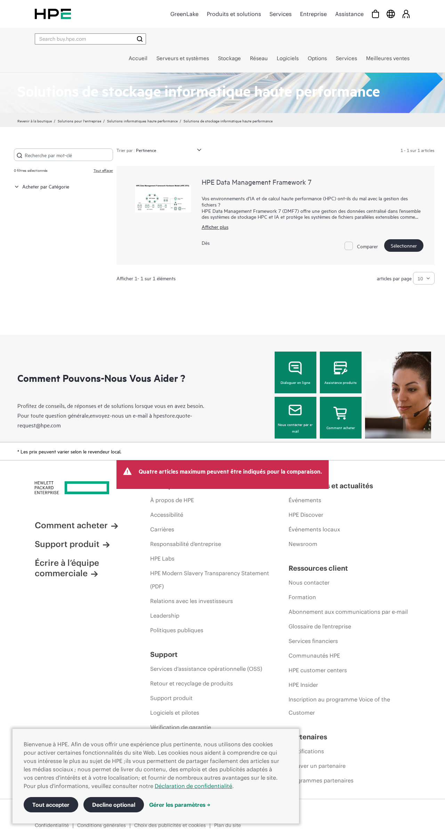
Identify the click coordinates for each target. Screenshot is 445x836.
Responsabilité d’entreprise (185, 543)
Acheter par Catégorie (45, 186)
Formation (302, 597)
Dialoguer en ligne (295, 382)
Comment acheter (340, 427)
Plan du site (227, 825)
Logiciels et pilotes (174, 712)
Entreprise (313, 13)
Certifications (306, 751)
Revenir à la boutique (34, 120)
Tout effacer (103, 170)
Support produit (67, 544)
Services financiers (313, 640)
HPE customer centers (318, 670)
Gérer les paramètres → (179, 804)
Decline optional (113, 804)
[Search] (140, 39)
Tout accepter (51, 804)
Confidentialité (52, 825)
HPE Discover (306, 514)
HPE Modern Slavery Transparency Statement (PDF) (209, 580)
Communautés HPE (314, 655)
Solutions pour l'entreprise (79, 120)
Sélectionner (404, 245)
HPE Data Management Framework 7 (257, 181)
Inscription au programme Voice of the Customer (339, 706)
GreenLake (184, 13)
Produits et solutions (234, 13)
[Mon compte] (406, 14)
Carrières (162, 529)
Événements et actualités (331, 485)
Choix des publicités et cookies (170, 825)
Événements (305, 500)
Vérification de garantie (180, 727)
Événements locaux (314, 529)
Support (164, 654)
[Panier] (375, 14)
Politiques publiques (176, 630)
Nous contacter (309, 582)
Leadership (164, 615)
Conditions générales (101, 825)
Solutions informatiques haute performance (142, 120)
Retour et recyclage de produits (191, 683)
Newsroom (303, 543)
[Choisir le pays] (391, 14)
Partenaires (308, 736)
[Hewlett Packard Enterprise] (53, 14)
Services (280, 13)
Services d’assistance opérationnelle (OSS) (206, 668)
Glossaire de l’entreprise (320, 626)
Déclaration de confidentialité (193, 785)
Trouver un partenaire (317, 765)
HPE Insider (303, 684)
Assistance (349, 13)
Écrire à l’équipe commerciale (67, 567)
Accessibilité (166, 514)
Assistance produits (340, 382)
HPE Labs (162, 558)
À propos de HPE (172, 500)
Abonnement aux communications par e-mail (348, 611)
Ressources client (318, 568)
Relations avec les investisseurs (191, 600)
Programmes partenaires (321, 780)
